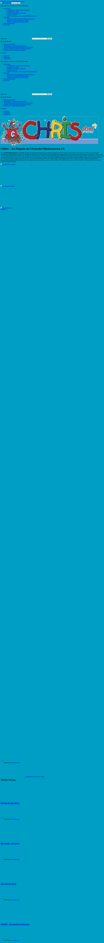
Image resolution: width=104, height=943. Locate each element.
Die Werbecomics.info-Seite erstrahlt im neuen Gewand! (18, 47)
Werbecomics (7, 8)
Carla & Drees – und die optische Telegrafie (18, 10)
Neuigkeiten (7, 57)
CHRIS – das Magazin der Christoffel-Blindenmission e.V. (22, 16)
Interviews (6, 17)
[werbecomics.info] (6, 3)
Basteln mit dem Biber (9, 44)
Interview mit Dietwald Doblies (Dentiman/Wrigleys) (20, 19)
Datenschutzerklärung (9, 23)
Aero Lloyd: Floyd (12, 14)
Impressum (7, 24)
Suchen (50, 38)
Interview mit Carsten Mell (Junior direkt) (17, 20)
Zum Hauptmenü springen (18, 1)
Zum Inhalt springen (6, 1)
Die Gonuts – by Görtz (13, 11)
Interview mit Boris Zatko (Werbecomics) (17, 21)
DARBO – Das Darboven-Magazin (16, 13)
